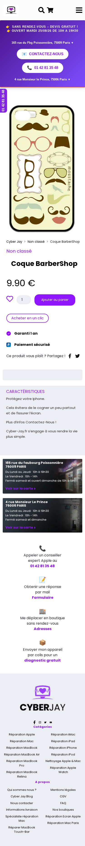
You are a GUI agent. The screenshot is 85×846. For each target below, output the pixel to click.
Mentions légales (63, 790)
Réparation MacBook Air (22, 754)
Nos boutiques (63, 809)
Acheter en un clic (27, 318)
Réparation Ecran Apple (63, 816)
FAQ (63, 803)
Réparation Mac (22, 741)
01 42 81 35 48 (42, 68)
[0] (50, 10)
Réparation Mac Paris (63, 823)
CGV (63, 796)
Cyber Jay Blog (22, 796)
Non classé (36, 241)
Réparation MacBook (21, 748)
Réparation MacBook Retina (21, 774)
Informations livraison (22, 809)
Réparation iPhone (63, 748)
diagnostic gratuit (42, 660)
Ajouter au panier (54, 299)
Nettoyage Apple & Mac (63, 761)
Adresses (42, 628)
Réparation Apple (22, 734)
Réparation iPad (63, 741)
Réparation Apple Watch (63, 770)
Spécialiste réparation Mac (21, 818)
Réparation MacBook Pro (21, 763)
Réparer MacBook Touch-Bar (21, 829)
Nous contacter (21, 803)
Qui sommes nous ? (21, 790)
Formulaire (42, 597)
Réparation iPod (63, 754)
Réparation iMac (63, 734)
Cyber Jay (14, 241)
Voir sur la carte (20, 488)
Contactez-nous (42, 54)
